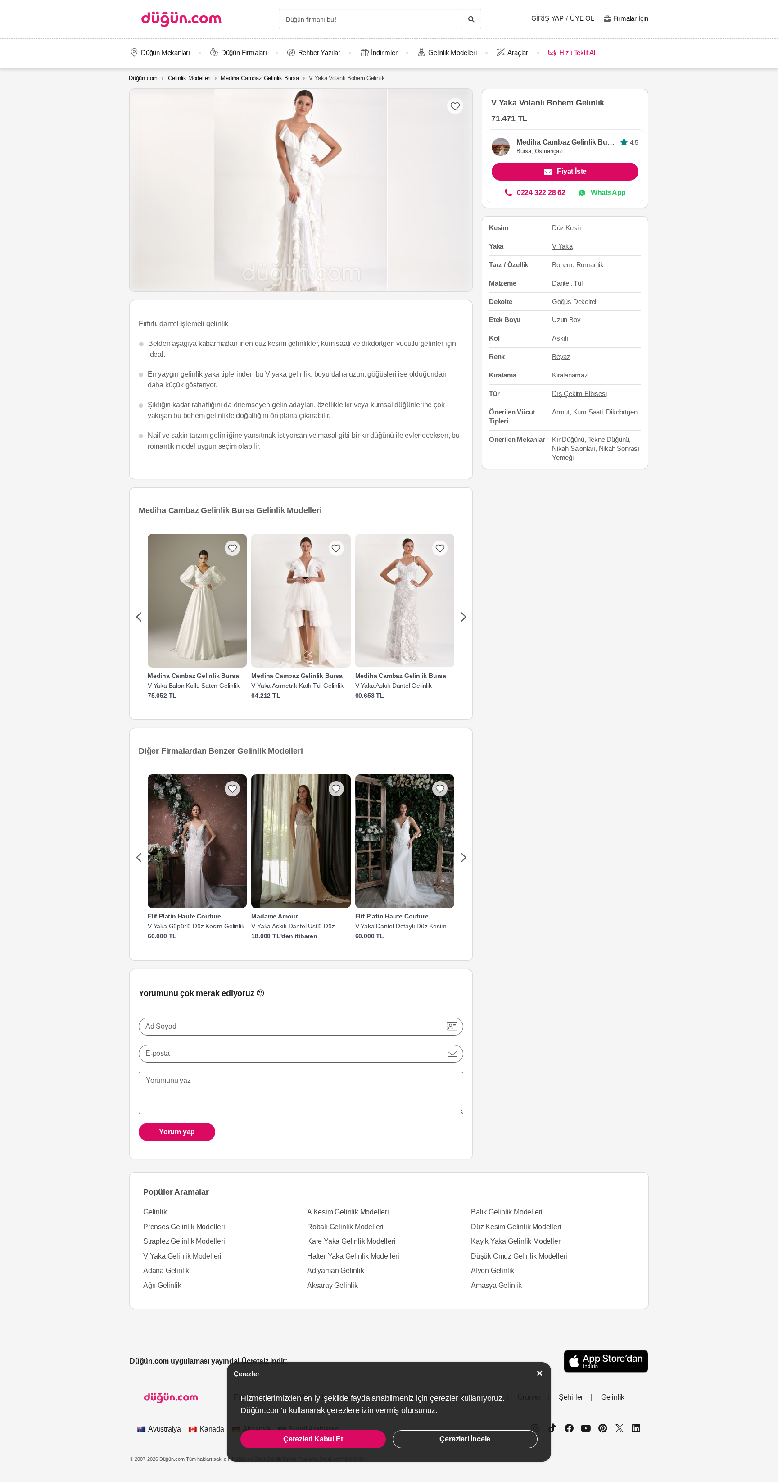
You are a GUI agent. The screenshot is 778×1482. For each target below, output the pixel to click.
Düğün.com (143, 78)
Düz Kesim (568, 228)
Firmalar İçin (630, 18)
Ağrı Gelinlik (162, 1285)
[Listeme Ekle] (232, 548)
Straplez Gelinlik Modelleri (184, 1241)
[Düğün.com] (181, 19)
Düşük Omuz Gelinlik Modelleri (519, 1256)
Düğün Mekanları (165, 52)
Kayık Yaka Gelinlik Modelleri (516, 1241)
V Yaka (562, 246)
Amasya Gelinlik (496, 1285)
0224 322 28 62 (541, 192)
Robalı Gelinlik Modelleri (345, 1227)
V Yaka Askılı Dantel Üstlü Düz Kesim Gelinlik (293, 926)
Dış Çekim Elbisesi (579, 393)
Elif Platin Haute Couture (184, 916)
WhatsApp (608, 192)
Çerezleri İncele (464, 1439)
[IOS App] (606, 1361)
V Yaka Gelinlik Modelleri (182, 1256)
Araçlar (517, 52)
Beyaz (561, 356)
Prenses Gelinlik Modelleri (184, 1227)
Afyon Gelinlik (492, 1270)
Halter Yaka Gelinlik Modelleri (353, 1256)
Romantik (590, 264)
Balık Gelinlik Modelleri (507, 1212)
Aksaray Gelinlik (332, 1285)
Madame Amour (274, 916)
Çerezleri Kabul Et (313, 1439)
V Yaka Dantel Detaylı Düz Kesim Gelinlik (401, 926)
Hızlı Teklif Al (577, 52)
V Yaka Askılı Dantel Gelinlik (393, 685)
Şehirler (571, 1397)
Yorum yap (177, 1132)
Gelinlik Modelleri (452, 52)
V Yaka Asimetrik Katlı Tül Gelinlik (297, 685)
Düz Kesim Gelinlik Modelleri (516, 1227)
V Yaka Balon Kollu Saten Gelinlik (193, 685)
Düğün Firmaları (244, 52)
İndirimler (384, 52)
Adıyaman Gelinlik (335, 1270)
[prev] (138, 617)
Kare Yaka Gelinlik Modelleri (351, 1241)
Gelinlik (155, 1212)
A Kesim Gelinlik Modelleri (348, 1212)
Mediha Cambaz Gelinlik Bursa (260, 78)
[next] (463, 617)
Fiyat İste (572, 171)
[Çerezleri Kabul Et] (539, 1373)
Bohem (562, 264)
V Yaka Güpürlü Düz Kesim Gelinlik (196, 926)
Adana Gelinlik (166, 1270)
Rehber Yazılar (319, 52)
